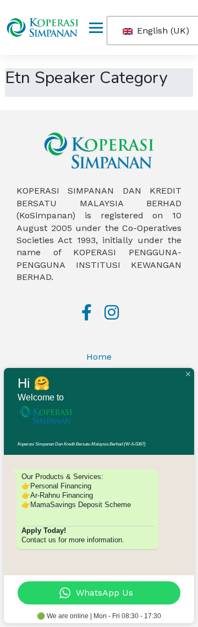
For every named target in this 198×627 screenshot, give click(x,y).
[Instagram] (111, 312)
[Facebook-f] (87, 312)
